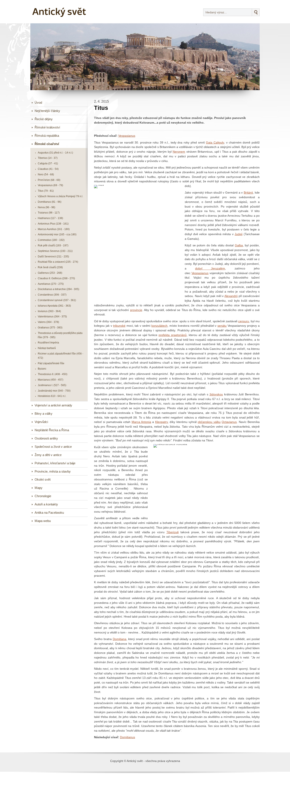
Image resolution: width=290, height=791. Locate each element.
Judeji (238, 234)
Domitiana (119, 639)
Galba (239, 245)
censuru (243, 321)
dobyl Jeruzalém (210, 268)
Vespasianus (126, 135)
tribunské (119, 325)
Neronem (179, 151)
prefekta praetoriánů (172, 335)
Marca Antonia (141, 422)
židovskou (216, 394)
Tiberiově (172, 532)
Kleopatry (161, 422)
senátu (222, 325)
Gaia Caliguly (215, 142)
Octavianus (229, 422)
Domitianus (127, 737)
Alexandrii (231, 296)
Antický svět (46, 3)
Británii (248, 192)
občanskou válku (209, 422)
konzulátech (159, 325)
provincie (136, 310)
